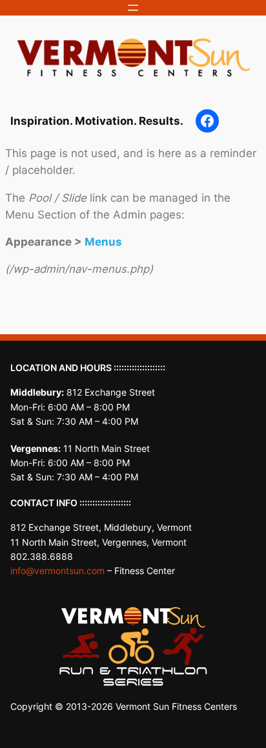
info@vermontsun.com (57, 570)
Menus (103, 241)
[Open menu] (133, 8)
